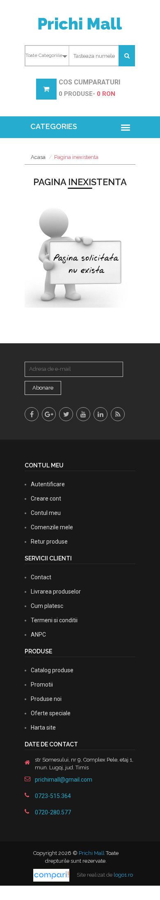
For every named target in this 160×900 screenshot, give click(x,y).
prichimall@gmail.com (63, 779)
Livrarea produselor (56, 591)
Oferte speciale (51, 713)
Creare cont (46, 498)
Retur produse (49, 541)
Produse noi (46, 699)
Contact (41, 577)
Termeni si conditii (54, 620)
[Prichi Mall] (80, 23)
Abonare (42, 388)
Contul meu (46, 513)
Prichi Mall (92, 853)
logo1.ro (123, 875)
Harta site (43, 727)
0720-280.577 (53, 812)
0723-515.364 (53, 796)
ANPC (38, 634)
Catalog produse (52, 670)
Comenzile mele (52, 527)
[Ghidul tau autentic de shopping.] (52, 875)
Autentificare (48, 484)
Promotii (42, 684)
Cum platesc (47, 606)
